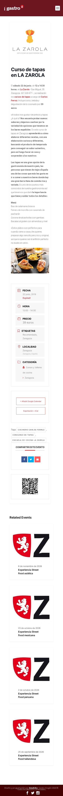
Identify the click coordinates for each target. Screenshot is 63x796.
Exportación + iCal (30, 411)
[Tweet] (31, 459)
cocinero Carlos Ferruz (31, 430)
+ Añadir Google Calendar (30, 401)
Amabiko (33, 788)
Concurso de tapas (23, 435)
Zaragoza (29, 377)
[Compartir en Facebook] (24, 459)
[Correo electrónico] (37, 459)
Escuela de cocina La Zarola (29, 440)
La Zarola (24, 89)
